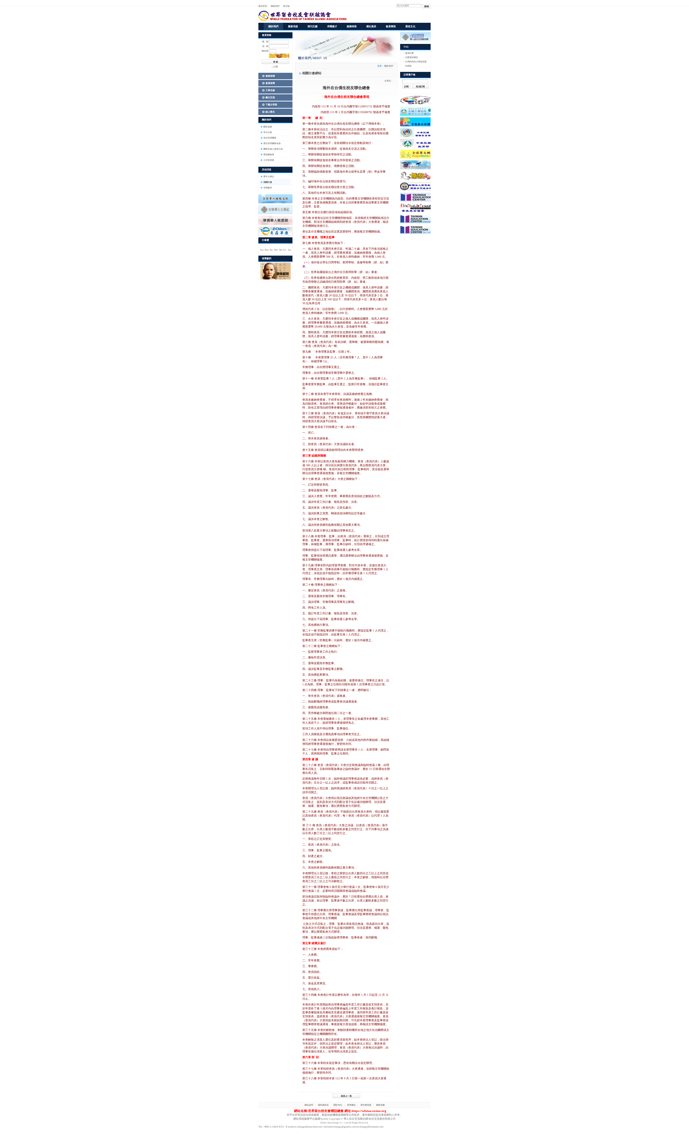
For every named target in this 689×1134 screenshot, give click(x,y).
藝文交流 (270, 97)
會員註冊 (409, 53)
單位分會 (267, 132)
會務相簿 (270, 76)
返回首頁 (262, 6)
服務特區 (352, 26)
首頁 (379, 66)
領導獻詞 (267, 187)
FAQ (406, 46)
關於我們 (273, 26)
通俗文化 (410, 26)
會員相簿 (270, 83)
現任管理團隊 (269, 138)
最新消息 (293, 26)
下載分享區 (271, 104)
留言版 (286, 6)
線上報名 (270, 111)
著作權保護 (365, 1105)
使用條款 (351, 1105)
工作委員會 (268, 160)
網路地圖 (380, 1105)
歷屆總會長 (268, 154)
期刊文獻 (313, 26)
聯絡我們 (275, 6)
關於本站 (338, 1105)
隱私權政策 (323, 1105)
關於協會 (267, 126)
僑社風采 (371, 26)
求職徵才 (332, 26)
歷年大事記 (268, 176)
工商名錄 (270, 90)
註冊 (276, 66)
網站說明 (308, 1105)
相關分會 (267, 182)
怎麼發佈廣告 (411, 57)
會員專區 (391, 26)
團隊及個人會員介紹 (273, 149)
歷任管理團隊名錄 (272, 143)
